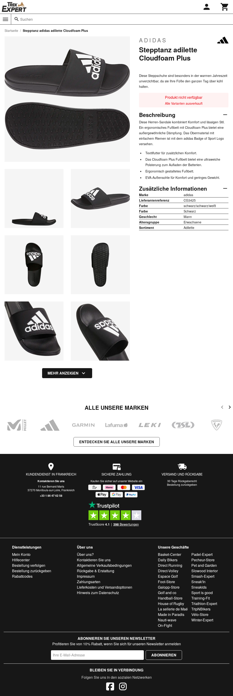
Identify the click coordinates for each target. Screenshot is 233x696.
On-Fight (165, 625)
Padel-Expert (202, 554)
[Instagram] (122, 687)
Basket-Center (169, 554)
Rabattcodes (22, 576)
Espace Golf (168, 576)
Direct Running (170, 565)
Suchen (26, 19)
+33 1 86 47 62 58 (51, 496)
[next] (229, 408)
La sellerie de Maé (173, 609)
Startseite (11, 30)
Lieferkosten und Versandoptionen (104, 587)
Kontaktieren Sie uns (51, 481)
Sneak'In (198, 581)
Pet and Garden (204, 565)
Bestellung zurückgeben (182, 484)
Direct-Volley (168, 570)
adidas (153, 40)
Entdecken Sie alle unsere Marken (116, 441)
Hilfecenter (21, 559)
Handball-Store (170, 598)
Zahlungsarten (88, 581)
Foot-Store (166, 581)
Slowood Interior (204, 570)
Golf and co (167, 592)
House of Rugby (171, 603)
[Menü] (5, 19)
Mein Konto (21, 554)
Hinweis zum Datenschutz (98, 592)
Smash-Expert (202, 576)
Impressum (86, 576)
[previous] (222, 408)
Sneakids (199, 587)
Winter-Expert (202, 620)
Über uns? (85, 554)
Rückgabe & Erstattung (95, 570)
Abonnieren (163, 655)
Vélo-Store (199, 614)
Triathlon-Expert (204, 603)
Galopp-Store (169, 587)
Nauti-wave (167, 620)
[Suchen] (16, 19)
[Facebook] (110, 687)
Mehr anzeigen (63, 373)
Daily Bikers (167, 559)
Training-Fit (200, 598)
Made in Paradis (171, 614)
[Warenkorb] (224, 6)
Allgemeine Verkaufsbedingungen (104, 565)
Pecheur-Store (203, 559)
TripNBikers (200, 609)
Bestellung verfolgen (28, 565)
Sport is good (202, 592)
